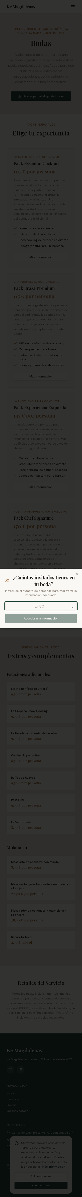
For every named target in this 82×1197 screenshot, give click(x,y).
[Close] (76, 574)
